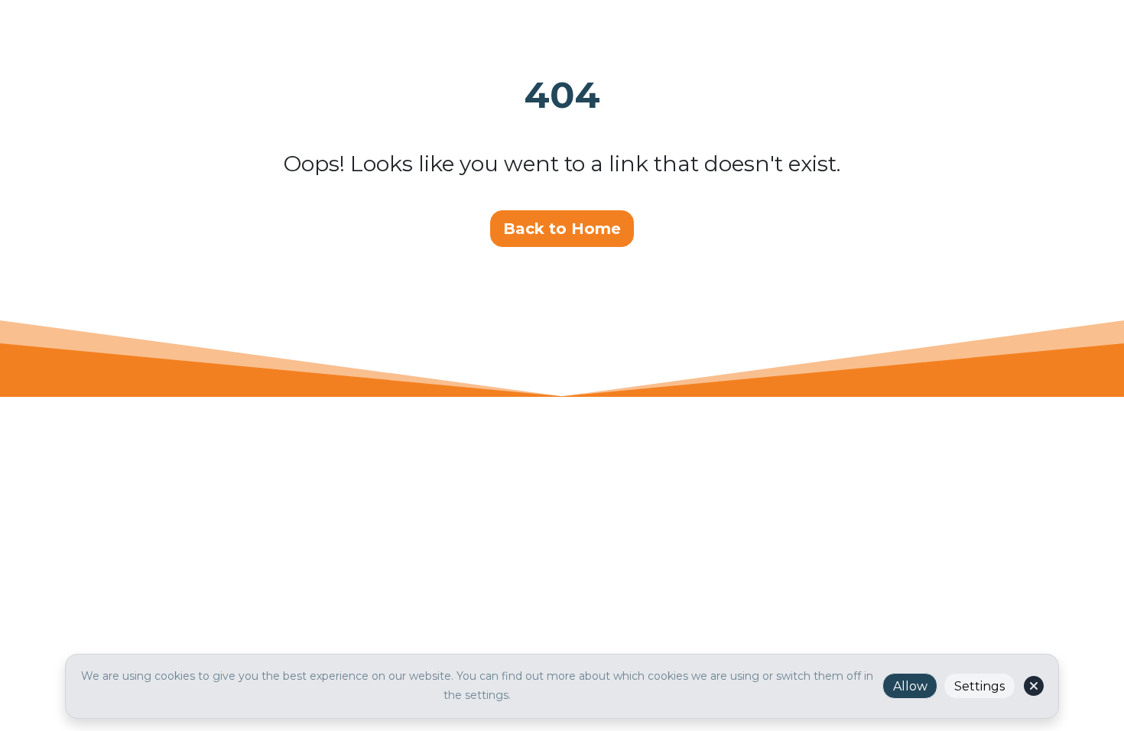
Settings (979, 686)
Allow (910, 686)
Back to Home (562, 228)
